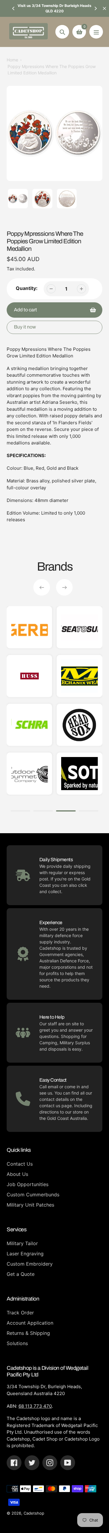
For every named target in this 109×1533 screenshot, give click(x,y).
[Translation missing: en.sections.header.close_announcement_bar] (104, 8)
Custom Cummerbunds (33, 1195)
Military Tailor (22, 1243)
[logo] (79, 676)
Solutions (17, 1343)
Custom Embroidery (30, 1264)
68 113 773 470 (35, 1406)
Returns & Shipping (28, 1333)
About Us (17, 1174)
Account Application (30, 1323)
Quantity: (27, 288)
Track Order (20, 1313)
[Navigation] (96, 32)
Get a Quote (21, 1274)
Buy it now (25, 326)
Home (12, 59)
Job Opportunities (27, 1184)
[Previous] (14, 8)
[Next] (95, 8)
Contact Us (20, 1164)
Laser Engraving (25, 1254)
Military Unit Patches (30, 1205)
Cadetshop (34, 1513)
